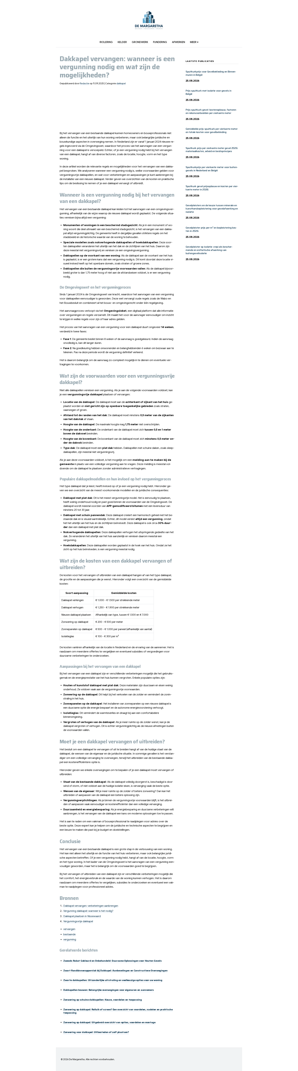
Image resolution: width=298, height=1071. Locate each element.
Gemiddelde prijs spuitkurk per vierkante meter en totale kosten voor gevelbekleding (211, 130)
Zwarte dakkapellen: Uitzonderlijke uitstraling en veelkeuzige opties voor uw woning (112, 980)
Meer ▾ (194, 42)
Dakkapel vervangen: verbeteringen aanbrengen (90, 905)
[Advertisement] (118, 109)
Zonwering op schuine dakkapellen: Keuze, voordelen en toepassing (102, 1000)
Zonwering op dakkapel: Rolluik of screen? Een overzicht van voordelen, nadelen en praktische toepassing (118, 1011)
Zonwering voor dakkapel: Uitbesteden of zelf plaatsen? (96, 1032)
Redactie (84, 83)
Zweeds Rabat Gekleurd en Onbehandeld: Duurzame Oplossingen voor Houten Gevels (112, 961)
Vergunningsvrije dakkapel (78, 921)
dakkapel (121, 83)
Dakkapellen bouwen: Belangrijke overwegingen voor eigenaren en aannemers (108, 990)
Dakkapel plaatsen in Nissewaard (82, 916)
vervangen (69, 929)
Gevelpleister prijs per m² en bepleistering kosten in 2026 (211, 229)
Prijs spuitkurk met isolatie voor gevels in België (208, 92)
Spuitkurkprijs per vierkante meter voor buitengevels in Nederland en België (212, 168)
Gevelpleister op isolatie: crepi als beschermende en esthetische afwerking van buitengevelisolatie (209, 250)
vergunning (69, 939)
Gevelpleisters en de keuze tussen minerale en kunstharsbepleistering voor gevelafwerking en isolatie (212, 208)
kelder (122, 42)
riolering (106, 42)
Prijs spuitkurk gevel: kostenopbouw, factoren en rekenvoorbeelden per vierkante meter (211, 111)
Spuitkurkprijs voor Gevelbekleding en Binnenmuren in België (211, 73)
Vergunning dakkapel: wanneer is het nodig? (88, 911)
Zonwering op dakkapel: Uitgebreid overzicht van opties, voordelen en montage (109, 1022)
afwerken (178, 42)
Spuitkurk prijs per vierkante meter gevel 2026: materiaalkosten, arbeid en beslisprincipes (212, 149)
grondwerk (140, 42)
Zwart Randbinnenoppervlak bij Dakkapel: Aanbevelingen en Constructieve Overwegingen (115, 970)
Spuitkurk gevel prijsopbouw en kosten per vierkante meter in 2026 (212, 187)
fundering (160, 42)
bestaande (69, 934)
